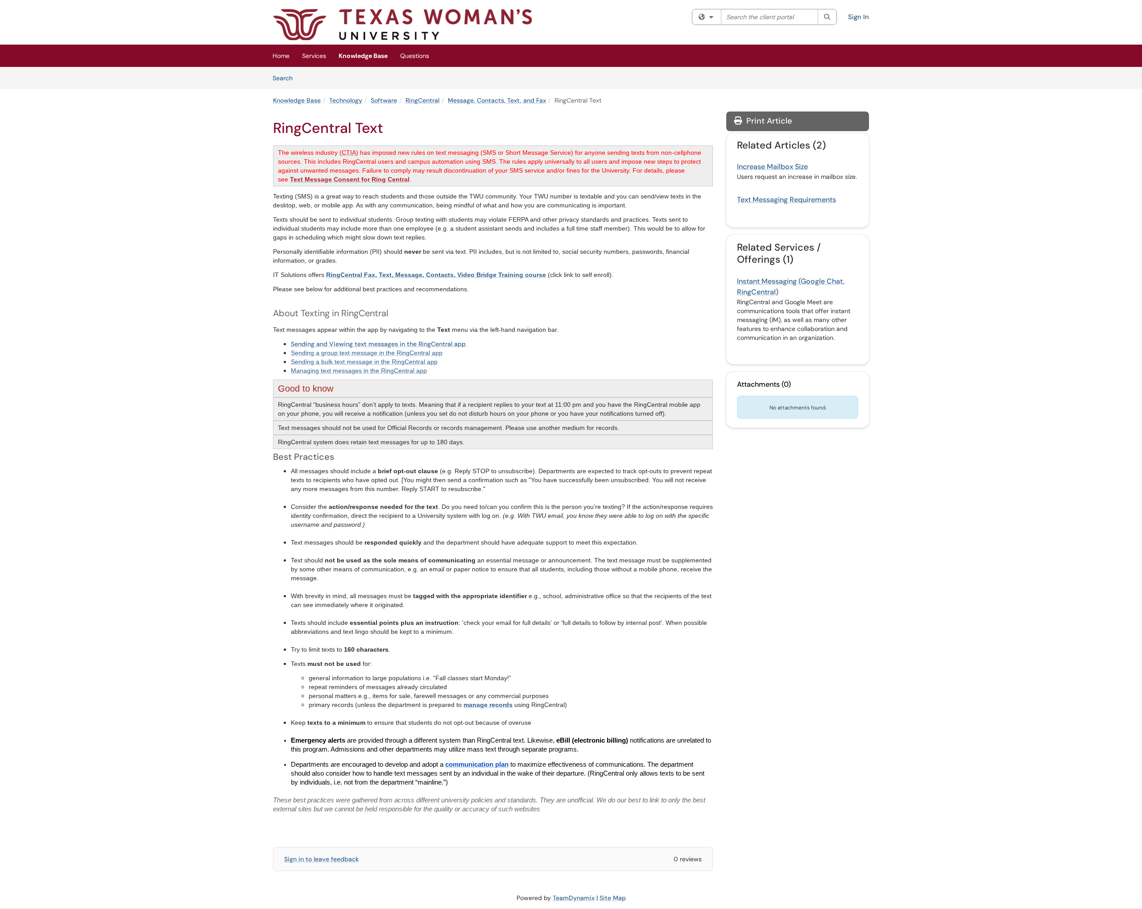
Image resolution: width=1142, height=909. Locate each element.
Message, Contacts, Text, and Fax (497, 100)
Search (286, 78)
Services (314, 56)
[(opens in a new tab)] (402, 24)
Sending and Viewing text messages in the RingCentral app (379, 344)
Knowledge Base (363, 56)
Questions (414, 56)
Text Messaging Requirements (786, 199)
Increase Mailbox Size (772, 166)
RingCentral (422, 100)
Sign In (858, 16)
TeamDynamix (574, 898)
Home (281, 56)
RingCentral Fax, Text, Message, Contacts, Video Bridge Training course (436, 274)
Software (384, 100)
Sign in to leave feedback (321, 859)
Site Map (613, 898)
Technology (345, 100)
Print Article (768, 121)
